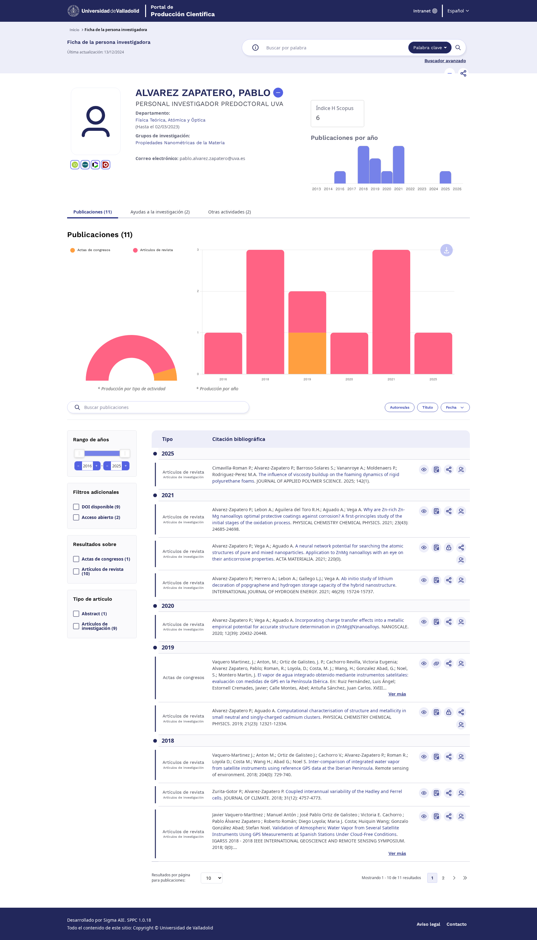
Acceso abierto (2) (101, 517)
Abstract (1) (94, 614)
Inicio (74, 30)
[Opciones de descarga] (446, 250)
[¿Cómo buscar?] (255, 48)
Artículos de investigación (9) (99, 626)
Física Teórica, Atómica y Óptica (170, 119)
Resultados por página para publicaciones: (171, 878)
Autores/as (399, 407)
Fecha (451, 407)
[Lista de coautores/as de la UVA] (461, 470)
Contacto (457, 924)
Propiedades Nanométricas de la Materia (180, 142)
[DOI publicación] (436, 470)
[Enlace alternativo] (436, 663)
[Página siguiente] (454, 878)
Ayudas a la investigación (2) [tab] (160, 212)
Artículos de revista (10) (102, 571)
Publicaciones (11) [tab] (92, 212)
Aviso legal (428, 924)
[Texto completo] (449, 548)
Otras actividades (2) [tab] (229, 212)
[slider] (79, 453)
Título (427, 407)
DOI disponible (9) (101, 507)
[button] (450, 73)
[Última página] (465, 878)
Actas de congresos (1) (106, 559)
